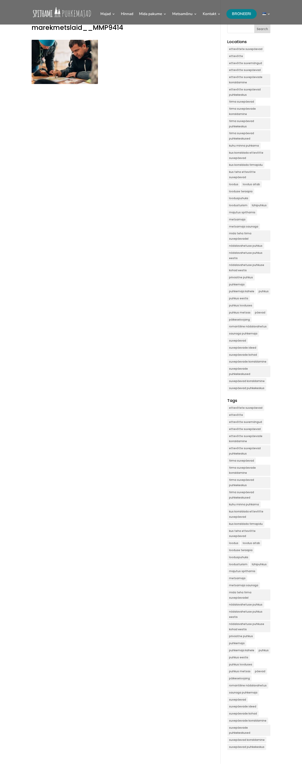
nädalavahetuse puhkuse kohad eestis (246, 267)
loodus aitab (251, 184)
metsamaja (237, 219)
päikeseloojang (239, 319)
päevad (260, 312)
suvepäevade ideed (242, 348)
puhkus (264, 291)
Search (262, 29)
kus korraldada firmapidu (246, 165)
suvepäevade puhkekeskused (239, 371)
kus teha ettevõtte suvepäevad (242, 174)
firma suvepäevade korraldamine (242, 111)
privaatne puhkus (241, 277)
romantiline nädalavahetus (248, 326)
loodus (233, 184)
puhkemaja (237, 284)
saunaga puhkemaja (243, 333)
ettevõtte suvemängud (245, 63)
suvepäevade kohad (243, 355)
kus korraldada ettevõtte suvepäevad (246, 155)
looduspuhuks (238, 198)
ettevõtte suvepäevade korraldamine (245, 79)
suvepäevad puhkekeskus (246, 388)
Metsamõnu (182, 14)
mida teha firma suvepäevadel (240, 236)
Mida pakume (150, 14)
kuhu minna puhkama (244, 145)
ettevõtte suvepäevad (245, 70)
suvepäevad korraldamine (247, 381)
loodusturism (238, 205)
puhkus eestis (238, 298)
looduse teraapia (240, 191)
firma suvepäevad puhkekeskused (241, 135)
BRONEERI (241, 13)
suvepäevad (237, 340)
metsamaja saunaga (243, 226)
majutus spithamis (242, 212)
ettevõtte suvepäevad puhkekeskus (245, 92)
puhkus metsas (239, 312)
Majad (105, 14)
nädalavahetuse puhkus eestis (245, 255)
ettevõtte (236, 56)
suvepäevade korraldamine (247, 361)
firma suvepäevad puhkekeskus (241, 123)
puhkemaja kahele (241, 291)
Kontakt (209, 14)
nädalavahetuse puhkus (245, 246)
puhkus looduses (240, 305)
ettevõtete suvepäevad (245, 49)
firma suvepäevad (241, 101)
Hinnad (127, 14)
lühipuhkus (259, 205)
